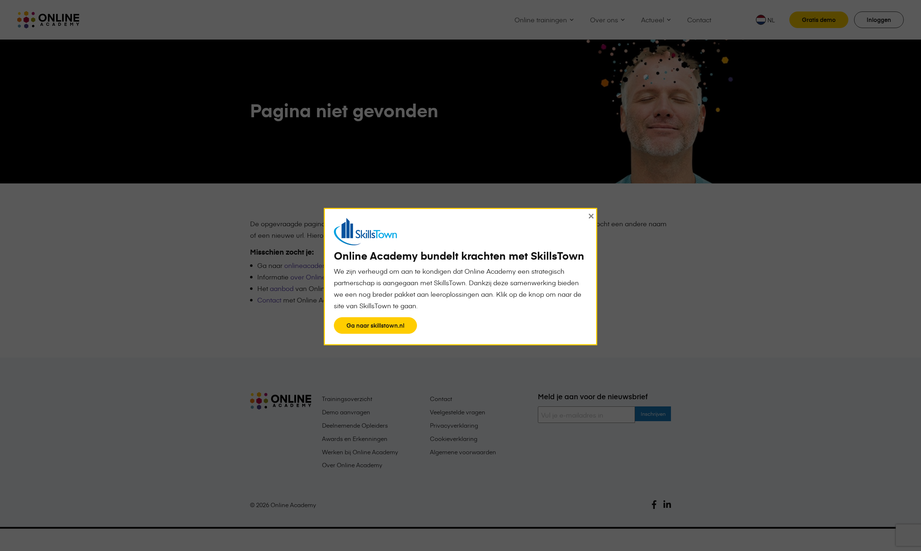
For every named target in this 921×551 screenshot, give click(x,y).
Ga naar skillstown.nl (375, 327)
